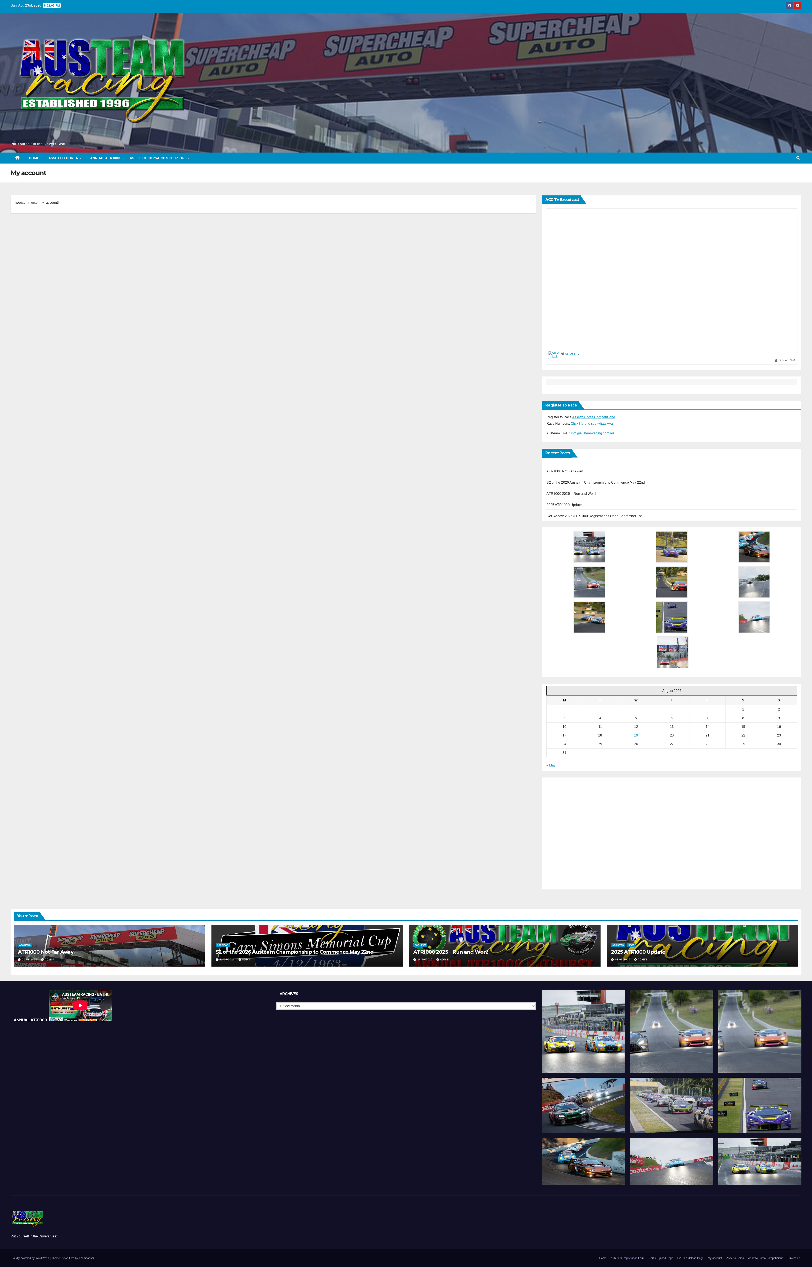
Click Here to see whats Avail (592, 423)
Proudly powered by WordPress (30, 1258)
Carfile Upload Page (661, 1258)
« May (551, 765)
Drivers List (794, 1258)
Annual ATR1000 (105, 158)
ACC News (25, 945)
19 (636, 735)
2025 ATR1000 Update (564, 505)
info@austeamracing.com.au (592, 433)
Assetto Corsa (63, 158)
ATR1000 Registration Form (628, 1258)
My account (715, 1258)
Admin (49, 959)
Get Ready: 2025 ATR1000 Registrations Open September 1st (594, 516)
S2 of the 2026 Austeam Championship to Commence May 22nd (595, 482)
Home (34, 158)
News (631, 945)
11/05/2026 (228, 959)
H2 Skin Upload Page (690, 1258)
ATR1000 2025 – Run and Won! (570, 493)
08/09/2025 (623, 959)
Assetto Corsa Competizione (159, 158)
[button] (798, 158)
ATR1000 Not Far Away (564, 471)
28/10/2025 (425, 959)
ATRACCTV (572, 354)
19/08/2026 (30, 959)
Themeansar (86, 1258)
